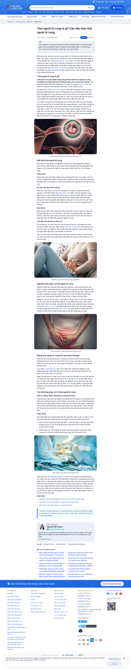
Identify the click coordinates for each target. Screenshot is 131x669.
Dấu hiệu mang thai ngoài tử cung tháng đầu (55, 505)
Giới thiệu (10, 593)
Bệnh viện (57, 609)
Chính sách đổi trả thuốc (15, 612)
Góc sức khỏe (20, 21)
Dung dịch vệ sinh (88, 12)
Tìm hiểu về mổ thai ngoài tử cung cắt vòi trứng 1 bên (59, 502)
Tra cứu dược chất (60, 599)
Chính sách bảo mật (13, 618)
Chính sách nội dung (13, 609)
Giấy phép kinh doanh (14, 599)
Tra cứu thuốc (58, 596)
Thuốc (33, 599)
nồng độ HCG (50, 369)
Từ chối (114, 664)
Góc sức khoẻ (58, 593)
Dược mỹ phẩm (35, 596)
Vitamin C (99, 12)
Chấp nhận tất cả (114, 659)
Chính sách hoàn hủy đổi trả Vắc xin (16, 633)
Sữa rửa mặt (69, 12)
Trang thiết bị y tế (36, 606)
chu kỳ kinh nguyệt (58, 90)
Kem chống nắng (48, 12)
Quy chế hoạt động (13, 602)
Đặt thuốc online (36, 609)
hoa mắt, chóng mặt (72, 227)
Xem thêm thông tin (44, 539)
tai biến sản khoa (61, 544)
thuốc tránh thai (64, 309)
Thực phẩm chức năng (38, 593)
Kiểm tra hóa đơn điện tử (15, 624)
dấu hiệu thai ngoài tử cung (57, 477)
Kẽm (36, 12)
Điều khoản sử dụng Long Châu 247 (15, 648)
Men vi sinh (78, 12)
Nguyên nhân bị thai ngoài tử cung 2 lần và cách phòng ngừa (61, 499)
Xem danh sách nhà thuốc (112, 584)
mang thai (62, 193)
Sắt (40, 12)
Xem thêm (48, 516)
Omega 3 (30, 12)
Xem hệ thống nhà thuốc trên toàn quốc (33, 583)
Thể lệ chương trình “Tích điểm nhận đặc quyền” (15, 643)
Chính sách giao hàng (14, 615)
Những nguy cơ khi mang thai (76, 544)
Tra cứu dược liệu (59, 602)
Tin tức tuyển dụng (60, 615)
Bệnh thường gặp (59, 606)
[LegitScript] (87, 631)
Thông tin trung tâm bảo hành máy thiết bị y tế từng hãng (16, 638)
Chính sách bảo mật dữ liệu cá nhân (16, 628)
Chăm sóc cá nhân (36, 602)
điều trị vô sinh (50, 306)
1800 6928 (120, 2)
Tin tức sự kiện (59, 618)
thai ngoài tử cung (62, 61)
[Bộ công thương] (82, 621)
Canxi (24, 12)
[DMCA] (87, 626)
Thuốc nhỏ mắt (59, 12)
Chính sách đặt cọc (13, 606)
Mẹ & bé (30, 21)
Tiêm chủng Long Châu (38, 612)
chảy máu (81, 84)
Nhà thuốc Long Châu (59, 68)
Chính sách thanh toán (14, 621)
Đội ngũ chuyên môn (60, 612)
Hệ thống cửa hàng (13, 596)
